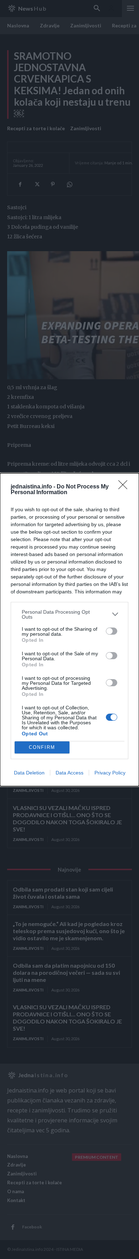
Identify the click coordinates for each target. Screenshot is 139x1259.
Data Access (69, 773)
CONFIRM (42, 747)
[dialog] (69, 629)
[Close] (125, 487)
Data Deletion (29, 773)
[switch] (111, 631)
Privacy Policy (109, 773)
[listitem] (69, 614)
